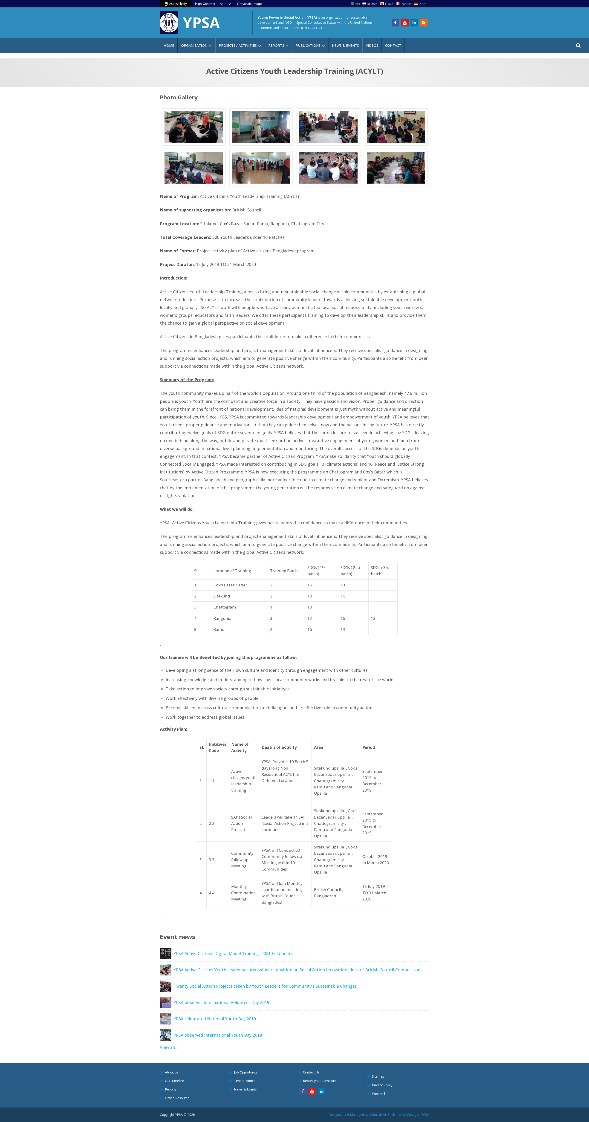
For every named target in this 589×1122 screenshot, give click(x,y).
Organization (194, 45)
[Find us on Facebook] (395, 22)
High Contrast (205, 4)
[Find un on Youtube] (405, 22)
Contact (393, 45)
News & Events (345, 45)
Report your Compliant (320, 1081)
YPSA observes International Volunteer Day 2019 (221, 1002)
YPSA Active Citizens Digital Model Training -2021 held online (234, 953)
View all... (169, 1047)
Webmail (378, 1093)
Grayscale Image (249, 4)
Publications (308, 45)
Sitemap (378, 1076)
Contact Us (311, 1072)
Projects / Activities (238, 45)
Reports (276, 45)
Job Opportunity (245, 1072)
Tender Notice (244, 1081)
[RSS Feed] (423, 22)
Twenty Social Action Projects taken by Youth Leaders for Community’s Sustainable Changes (265, 986)
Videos (372, 45)
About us (171, 1072)
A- (230, 4)
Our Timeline (174, 1081)
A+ (222, 4)
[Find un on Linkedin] (414, 22)
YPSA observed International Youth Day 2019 (218, 1035)
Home (169, 45)
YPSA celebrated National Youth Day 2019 (215, 1018)
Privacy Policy (382, 1085)
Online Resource (177, 1098)
